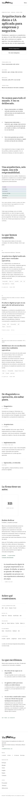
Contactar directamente (7, 557)
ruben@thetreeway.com (7, 748)
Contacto (4, 775)
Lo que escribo (11, 555)
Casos (3, 767)
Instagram (16, 755)
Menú (25, 2)
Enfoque (4, 762)
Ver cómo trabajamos (14, 52)
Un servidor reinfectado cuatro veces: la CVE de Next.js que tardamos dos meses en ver (15, 699)
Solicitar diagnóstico (14, 48)
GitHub (9, 755)
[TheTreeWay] (7, 3)
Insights (3, 770)
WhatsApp (22, 755)
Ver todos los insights (8, 717)
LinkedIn (4, 555)
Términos (4, 785)
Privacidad (4, 783)
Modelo (4, 765)
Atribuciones (5, 788)
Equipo (3, 773)
